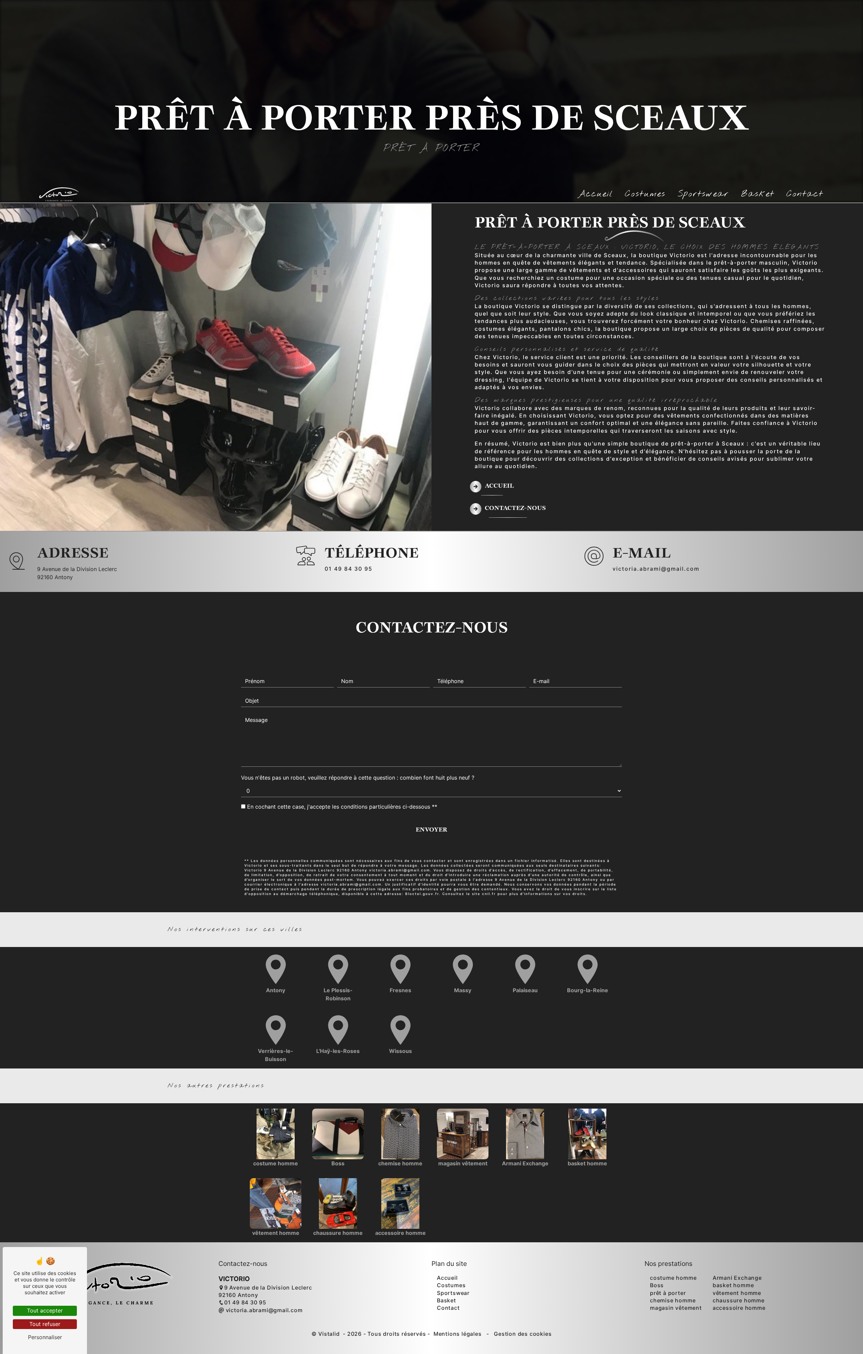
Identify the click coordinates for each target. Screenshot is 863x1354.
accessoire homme (739, 1307)
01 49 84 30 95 (349, 568)
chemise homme (672, 1300)
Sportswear (703, 194)
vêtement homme (737, 1293)
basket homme (733, 1285)
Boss (657, 1285)
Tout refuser (44, 1324)
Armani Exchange (737, 1277)
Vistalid (329, 1333)
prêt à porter (668, 1293)
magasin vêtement (676, 1307)
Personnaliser (45, 1337)
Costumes (645, 194)
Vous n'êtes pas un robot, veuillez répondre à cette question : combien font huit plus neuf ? (357, 777)
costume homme (673, 1277)
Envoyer (431, 830)
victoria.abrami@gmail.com (656, 568)
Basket (757, 194)
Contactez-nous (515, 508)
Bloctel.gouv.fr (422, 894)
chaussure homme (739, 1300)
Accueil (595, 194)
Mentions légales (457, 1333)
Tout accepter (45, 1310)
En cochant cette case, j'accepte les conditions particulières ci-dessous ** (342, 806)
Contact (804, 194)
